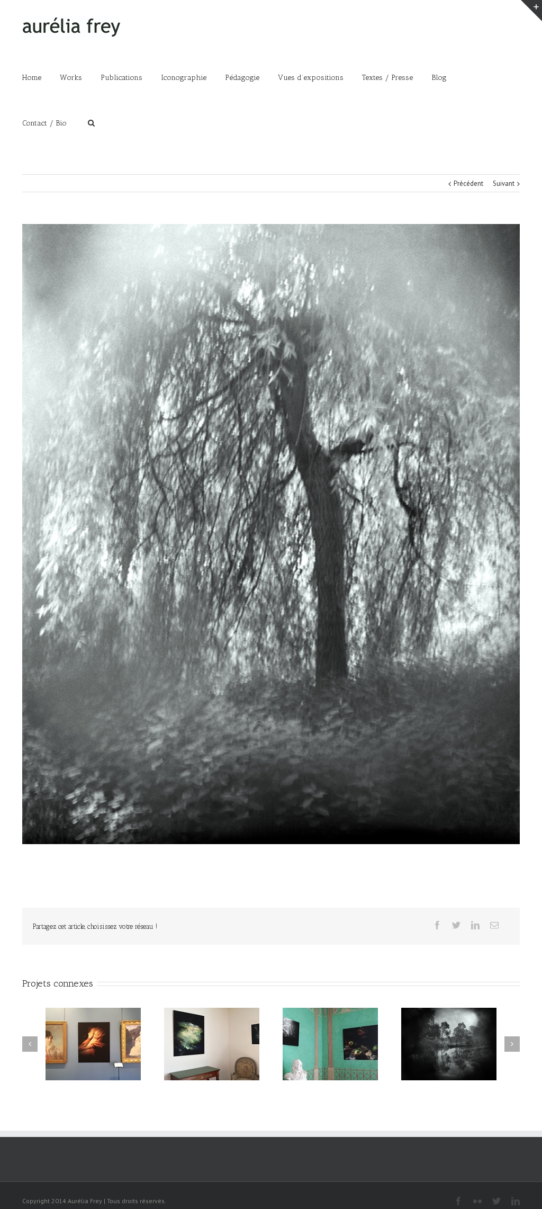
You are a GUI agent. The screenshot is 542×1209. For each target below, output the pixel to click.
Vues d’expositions (311, 77)
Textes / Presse (387, 77)
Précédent (468, 183)
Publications (121, 77)
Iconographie (183, 77)
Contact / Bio (44, 123)
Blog (439, 77)
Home (31, 77)
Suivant (503, 183)
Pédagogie (242, 77)
